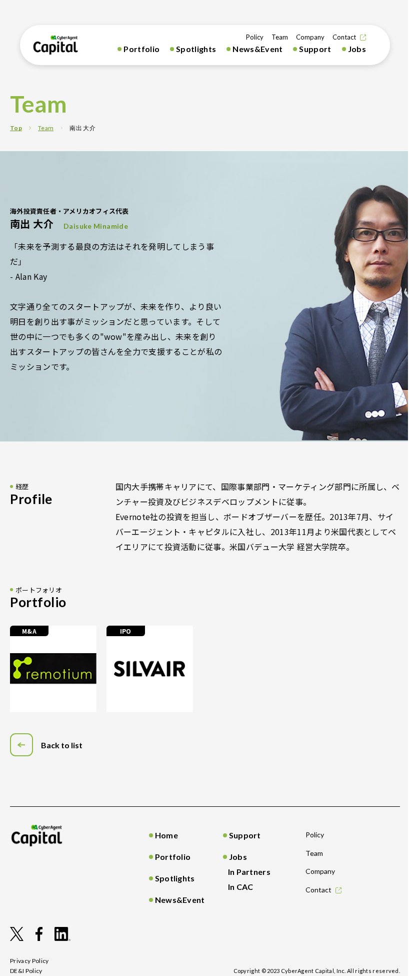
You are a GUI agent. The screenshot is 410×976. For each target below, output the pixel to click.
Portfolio (142, 49)
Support (315, 49)
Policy (255, 37)
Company (310, 37)
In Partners (249, 871)
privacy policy (29, 960)
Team (280, 37)
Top (16, 128)
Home (166, 835)
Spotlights (196, 49)
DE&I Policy (26, 970)
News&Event (257, 49)
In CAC (241, 886)
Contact (344, 37)
